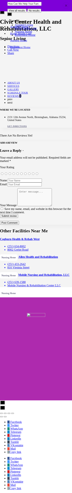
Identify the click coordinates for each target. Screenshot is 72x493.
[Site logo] (4, 20)
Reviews (14, 96)
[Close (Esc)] (1, 413)
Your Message (8, 205)
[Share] (5, 413)
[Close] (66, 5)
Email (3, 184)
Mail (13, 448)
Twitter (14, 425)
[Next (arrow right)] (5, 416)
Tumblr (14, 442)
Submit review (9, 216)
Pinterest (15, 435)
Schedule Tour (17, 92)
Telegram (15, 432)
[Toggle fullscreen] (8, 413)
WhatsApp (16, 428)
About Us (13, 82)
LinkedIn (15, 438)
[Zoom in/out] (12, 413)
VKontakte (16, 445)
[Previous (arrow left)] (1, 416)
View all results (17, 10)
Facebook (16, 422)
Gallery (13, 89)
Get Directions (17, 126)
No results (34, 10)
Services (13, 86)
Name (3, 180)
